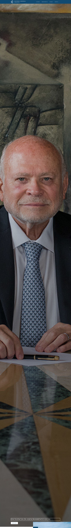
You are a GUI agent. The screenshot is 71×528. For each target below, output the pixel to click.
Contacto (56, 1)
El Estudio (38, 1)
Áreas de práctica (45, 1)
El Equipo (51, 1)
